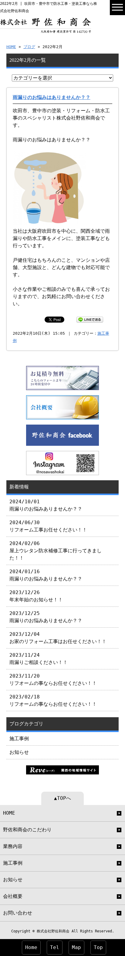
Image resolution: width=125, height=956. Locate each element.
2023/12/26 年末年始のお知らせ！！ (36, 596)
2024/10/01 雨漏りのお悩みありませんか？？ (45, 505)
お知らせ (19, 752)
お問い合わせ (17, 913)
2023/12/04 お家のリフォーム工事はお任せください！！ (57, 637)
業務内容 (12, 846)
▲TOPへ (62, 798)
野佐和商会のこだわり (27, 830)
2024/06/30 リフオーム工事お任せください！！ (48, 526)
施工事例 (19, 738)
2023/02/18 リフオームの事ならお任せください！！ (53, 700)
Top (98, 947)
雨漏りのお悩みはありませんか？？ (51, 97)
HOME (11, 46)
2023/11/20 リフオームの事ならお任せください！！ (53, 679)
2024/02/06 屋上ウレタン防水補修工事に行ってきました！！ (55, 550)
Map (76, 947)
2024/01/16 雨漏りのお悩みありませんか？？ (45, 575)
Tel (54, 947)
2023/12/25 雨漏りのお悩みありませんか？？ (45, 616)
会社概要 (12, 896)
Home (31, 947)
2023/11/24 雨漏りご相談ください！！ (38, 658)
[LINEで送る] (89, 319)
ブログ (29, 46)
